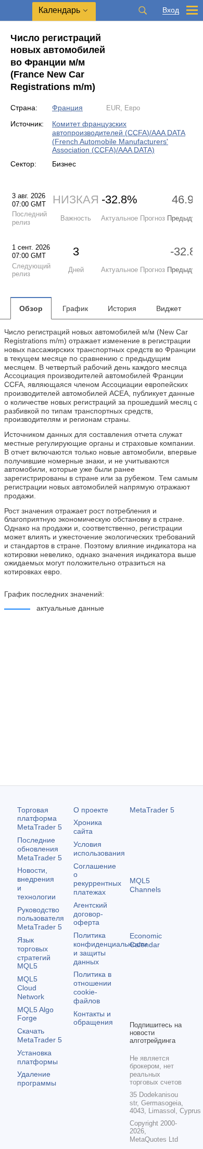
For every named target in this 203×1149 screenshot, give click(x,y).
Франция (67, 108)
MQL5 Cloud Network (30, 988)
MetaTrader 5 (152, 810)
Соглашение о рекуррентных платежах (97, 879)
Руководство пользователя (40, 919)
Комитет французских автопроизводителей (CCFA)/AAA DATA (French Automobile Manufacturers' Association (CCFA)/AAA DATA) (118, 137)
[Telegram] (152, 994)
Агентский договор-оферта (90, 914)
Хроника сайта (87, 826)
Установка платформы (37, 1057)
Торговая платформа (39, 819)
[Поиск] (142, 10)
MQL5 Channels (145, 885)
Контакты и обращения (93, 1018)
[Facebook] (136, 994)
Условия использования (99, 848)
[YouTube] (136, 1010)
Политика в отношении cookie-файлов (92, 987)
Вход (170, 10)
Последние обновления (39, 849)
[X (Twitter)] (169, 994)
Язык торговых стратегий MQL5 (33, 953)
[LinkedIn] (152, 1010)
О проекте (90, 810)
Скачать (39, 1035)
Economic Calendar (146, 940)
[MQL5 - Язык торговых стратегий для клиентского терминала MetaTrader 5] (16, 10)
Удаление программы (36, 1078)
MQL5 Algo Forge (35, 1014)
